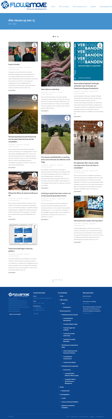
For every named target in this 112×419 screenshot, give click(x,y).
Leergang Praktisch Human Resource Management (70, 381)
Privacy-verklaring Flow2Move (70, 402)
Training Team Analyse (69, 362)
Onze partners (67, 307)
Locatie (64, 398)
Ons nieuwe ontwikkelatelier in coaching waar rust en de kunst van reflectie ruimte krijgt (55, 159)
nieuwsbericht (11, 67)
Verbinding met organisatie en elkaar (70, 346)
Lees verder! (11, 90)
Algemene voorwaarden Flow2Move (68, 406)
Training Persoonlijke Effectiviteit (69, 340)
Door (19, 67)
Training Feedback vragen (70, 324)
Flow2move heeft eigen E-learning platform (20, 250)
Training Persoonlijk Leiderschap (69, 334)
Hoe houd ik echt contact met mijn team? (88, 221)
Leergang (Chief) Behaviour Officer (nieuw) (71, 374)
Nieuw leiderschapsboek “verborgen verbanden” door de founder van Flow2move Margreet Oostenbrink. (86, 85)
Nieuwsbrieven (66, 390)
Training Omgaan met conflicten (69, 329)
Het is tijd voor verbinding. (50, 89)
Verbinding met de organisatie (70, 366)
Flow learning (67, 369)
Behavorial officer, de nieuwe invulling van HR (23, 194)
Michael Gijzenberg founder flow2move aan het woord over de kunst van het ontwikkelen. (22, 139)
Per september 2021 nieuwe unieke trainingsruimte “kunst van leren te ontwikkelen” (86, 165)
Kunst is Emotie (13, 64)
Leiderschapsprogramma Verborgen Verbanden (70, 352)
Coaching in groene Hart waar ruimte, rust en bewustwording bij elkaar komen (56, 194)
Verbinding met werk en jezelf (70, 314)
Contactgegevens (65, 394)
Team (63, 303)
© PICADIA (11, 416)
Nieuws (62, 387)
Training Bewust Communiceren (67, 357)
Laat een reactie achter (13, 69)
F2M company (64, 300)
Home (9, 24)
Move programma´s (65, 311)
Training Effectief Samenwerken (68, 319)
